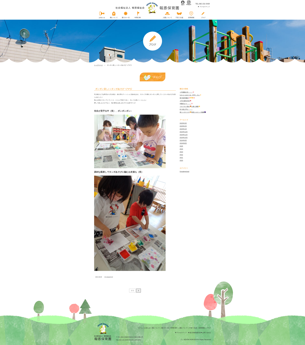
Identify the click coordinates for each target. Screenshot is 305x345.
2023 (181, 152)
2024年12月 (184, 132)
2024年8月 (183, 143)
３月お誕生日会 (185, 101)
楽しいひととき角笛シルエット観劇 (192, 112)
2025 (181, 146)
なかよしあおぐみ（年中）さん (190, 95)
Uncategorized (108, 277)
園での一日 (165, 328)
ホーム (140, 328)
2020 (181, 160)
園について (156, 328)
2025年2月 (183, 126)
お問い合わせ (206, 332)
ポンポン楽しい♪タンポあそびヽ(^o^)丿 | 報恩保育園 (147, 7)
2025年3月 (183, 123)
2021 (181, 157)
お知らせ (147, 328)
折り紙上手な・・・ (186, 109)
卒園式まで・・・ (185, 103)
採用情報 (201, 328)
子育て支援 (193, 328)
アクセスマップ (205, 7)
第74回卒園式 (184, 98)
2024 (181, 149)
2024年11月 (184, 135)
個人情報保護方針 (195, 332)
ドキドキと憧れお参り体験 (189, 106)
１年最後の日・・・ (186, 92)
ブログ (208, 328)
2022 (181, 155)
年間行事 (174, 328)
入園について (183, 328)
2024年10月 (184, 137)
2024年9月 (183, 140)
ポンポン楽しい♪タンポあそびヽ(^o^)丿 (114, 89)
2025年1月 (183, 129)
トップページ (98, 65)
